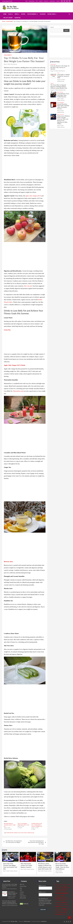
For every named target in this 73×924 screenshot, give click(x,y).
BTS (61, 887)
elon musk (63, 890)
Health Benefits (10, 832)
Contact (58, 1)
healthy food (17, 832)
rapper (57, 906)
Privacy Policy (31, 1)
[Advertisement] (24, 168)
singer (64, 909)
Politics (62, 114)
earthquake (58, 890)
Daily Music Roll (64, 889)
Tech (58, 73)
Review (23, 14)
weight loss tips (30, 832)
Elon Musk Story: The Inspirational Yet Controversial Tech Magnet (14, 841)
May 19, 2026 (6, 871)
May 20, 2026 (60, 110)
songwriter (57, 910)
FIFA (56, 895)
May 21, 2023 (7, 64)
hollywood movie (66, 899)
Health (62, 895)
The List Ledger (7, 17)
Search (52, 27)
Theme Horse (27, 921)
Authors (41, 1)
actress (59, 884)
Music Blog (57, 904)
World (61, 92)
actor (56, 884)
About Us (46, 1)
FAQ (26, 1)
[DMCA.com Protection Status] (24, 903)
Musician (61, 904)
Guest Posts (52, 1)
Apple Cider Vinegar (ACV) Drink (14, 365)
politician (67, 904)
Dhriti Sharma (14, 64)
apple (69, 884)
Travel (52, 83)
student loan (57, 912)
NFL (64, 904)
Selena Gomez (58, 909)
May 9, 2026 (23, 869)
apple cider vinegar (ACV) (33, 196)
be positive (61, 886)
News (16, 14)
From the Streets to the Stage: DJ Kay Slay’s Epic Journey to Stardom (59, 67)
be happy (56, 886)
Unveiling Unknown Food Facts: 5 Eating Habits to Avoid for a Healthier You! (36, 825)
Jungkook (62, 900)
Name (42, 885)
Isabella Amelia (60, 81)
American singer (64, 884)
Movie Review (58, 902)
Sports (5, 850)
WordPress (44, 921)
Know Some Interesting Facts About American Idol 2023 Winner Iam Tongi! (36, 842)
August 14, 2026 (54, 70)
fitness (58, 895)
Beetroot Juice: (8, 561)
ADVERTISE (17, 17)
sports (61, 910)
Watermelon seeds (18, 391)
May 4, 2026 (40, 871)
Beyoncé (65, 886)
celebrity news (66, 887)
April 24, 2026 (59, 871)
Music (64, 902)
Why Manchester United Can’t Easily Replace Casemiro (26, 865)
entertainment (62, 893)
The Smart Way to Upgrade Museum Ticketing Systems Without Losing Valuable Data (58, 86)
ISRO (58, 900)
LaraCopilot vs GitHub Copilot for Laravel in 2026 (63, 76)
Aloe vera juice (28, 286)
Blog (9, 14)
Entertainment (31, 14)
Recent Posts (55, 62)
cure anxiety (57, 889)
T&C (37, 1)
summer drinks (23, 832)
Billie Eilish (57, 887)
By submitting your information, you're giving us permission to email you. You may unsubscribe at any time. (45, 902)
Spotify (65, 910)
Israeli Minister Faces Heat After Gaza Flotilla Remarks (63, 95)
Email (42, 892)
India (56, 900)
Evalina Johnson (61, 100)
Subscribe (43, 909)
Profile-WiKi (53, 64)
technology (58, 914)
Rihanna (62, 906)
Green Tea (7, 330)
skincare (68, 909)
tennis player (64, 914)
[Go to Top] (69, 917)
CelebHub (42, 14)
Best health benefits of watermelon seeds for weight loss (9, 825)
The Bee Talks (14, 921)
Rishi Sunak (67, 906)
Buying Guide (51, 14)
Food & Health (8, 55)
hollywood (58, 899)
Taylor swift (63, 912)
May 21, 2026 (60, 98)
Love (65, 900)
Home (4, 14)
